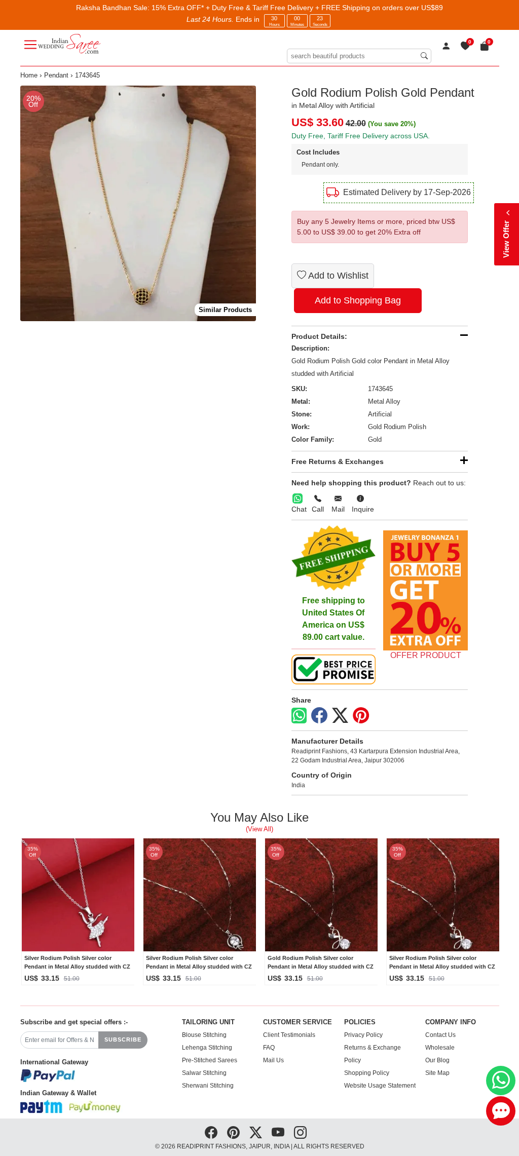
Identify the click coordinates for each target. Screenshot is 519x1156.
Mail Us (273, 1060)
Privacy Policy (363, 1034)
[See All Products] (425, 590)
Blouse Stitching (204, 1034)
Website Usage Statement (380, 1085)
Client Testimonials (289, 1034)
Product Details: (319, 336)
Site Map (437, 1072)
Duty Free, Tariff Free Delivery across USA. (360, 136)
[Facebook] (319, 716)
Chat (299, 509)
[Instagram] (300, 1133)
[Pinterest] (361, 716)
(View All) (259, 829)
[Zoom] (138, 203)
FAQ (269, 1047)
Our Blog (437, 1060)
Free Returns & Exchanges (337, 461)
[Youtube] (278, 1133)
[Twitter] (340, 716)
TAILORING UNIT (208, 1022)
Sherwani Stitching (208, 1085)
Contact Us (440, 1034)
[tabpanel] (138, 203)
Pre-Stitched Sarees (209, 1060)
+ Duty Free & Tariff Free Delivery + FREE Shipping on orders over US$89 (324, 8)
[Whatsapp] (299, 715)
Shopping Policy (366, 1072)
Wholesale (440, 1047)
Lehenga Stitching (207, 1047)
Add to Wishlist (337, 276)
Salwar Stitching (204, 1072)
